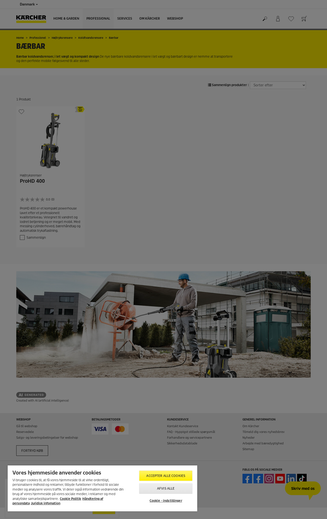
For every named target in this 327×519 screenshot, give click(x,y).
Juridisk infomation (45, 503)
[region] (102, 488)
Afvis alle (166, 488)
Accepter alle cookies (165, 476)
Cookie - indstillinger (166, 501)
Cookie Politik (70, 499)
